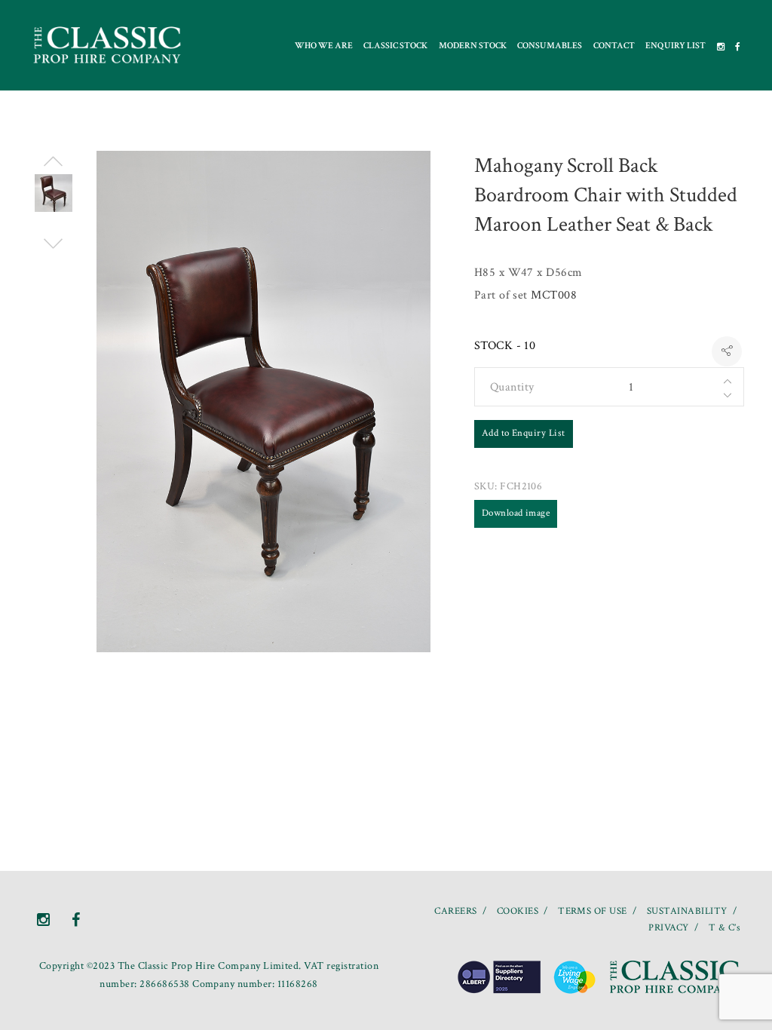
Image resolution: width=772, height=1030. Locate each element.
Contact (614, 45)
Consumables (549, 45)
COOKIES (517, 911)
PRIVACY (668, 927)
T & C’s (724, 927)
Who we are (324, 45)
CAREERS (455, 911)
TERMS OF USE (592, 911)
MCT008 (554, 295)
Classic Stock (395, 45)
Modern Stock (473, 45)
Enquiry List (675, 45)
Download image (516, 513)
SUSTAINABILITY (687, 911)
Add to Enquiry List (523, 433)
